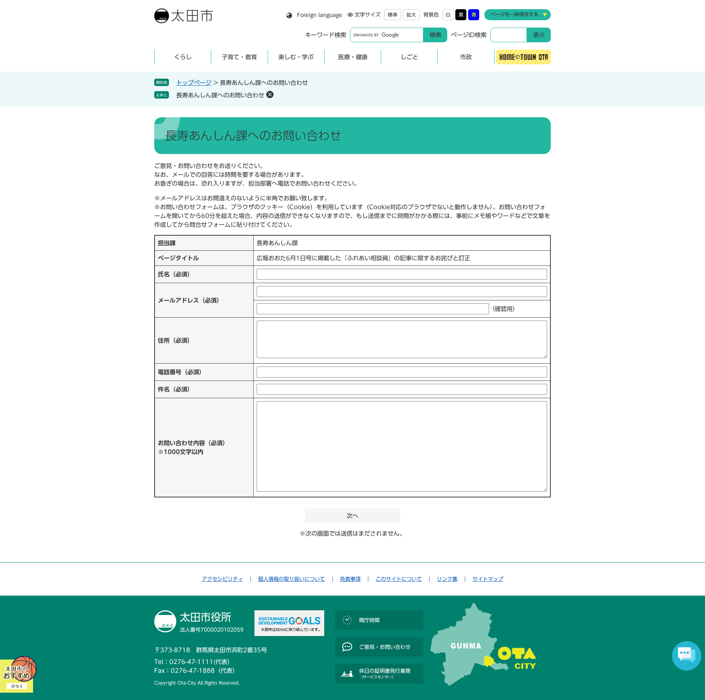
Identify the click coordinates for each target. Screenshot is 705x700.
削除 (270, 94)
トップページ (194, 83)
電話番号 (181, 372)
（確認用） (503, 309)
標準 (392, 14)
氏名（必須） (175, 274)
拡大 (411, 14)
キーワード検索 (325, 35)
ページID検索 (469, 35)
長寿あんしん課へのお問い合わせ (220, 95)
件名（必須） (175, 389)
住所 (175, 340)
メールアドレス (190, 300)
